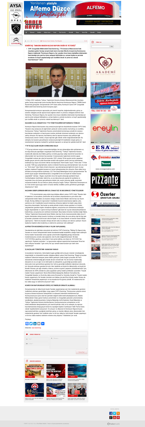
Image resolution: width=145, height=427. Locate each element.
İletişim (99, 32)
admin (28, 41)
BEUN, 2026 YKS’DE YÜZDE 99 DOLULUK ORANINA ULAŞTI (54, 380)
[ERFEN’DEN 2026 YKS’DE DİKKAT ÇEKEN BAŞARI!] (95, 233)
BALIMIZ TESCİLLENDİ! (31, 379)
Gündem (52, 41)
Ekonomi (32, 32)
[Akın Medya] (108, 424)
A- (85, 41)
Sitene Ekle (84, 32)
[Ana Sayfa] (26, 32)
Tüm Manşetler (58, 41)
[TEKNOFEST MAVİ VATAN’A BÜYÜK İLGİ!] (95, 259)
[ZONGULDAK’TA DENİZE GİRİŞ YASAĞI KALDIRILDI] (95, 224)
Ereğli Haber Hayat (32, 423)
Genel (54, 32)
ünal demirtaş (36, 328)
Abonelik (71, 32)
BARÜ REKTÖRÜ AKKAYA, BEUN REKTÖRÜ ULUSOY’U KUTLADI (76, 399)
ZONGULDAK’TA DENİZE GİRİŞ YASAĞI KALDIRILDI (76, 380)
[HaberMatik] (115, 424)
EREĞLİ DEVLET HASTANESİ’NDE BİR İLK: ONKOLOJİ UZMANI (55, 399)
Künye (77, 32)
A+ (86, 41)
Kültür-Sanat (47, 32)
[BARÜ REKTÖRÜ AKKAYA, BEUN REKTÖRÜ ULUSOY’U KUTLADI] (95, 250)
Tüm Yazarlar (62, 32)
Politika (39, 32)
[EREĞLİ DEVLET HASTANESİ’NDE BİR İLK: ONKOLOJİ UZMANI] (95, 241)
